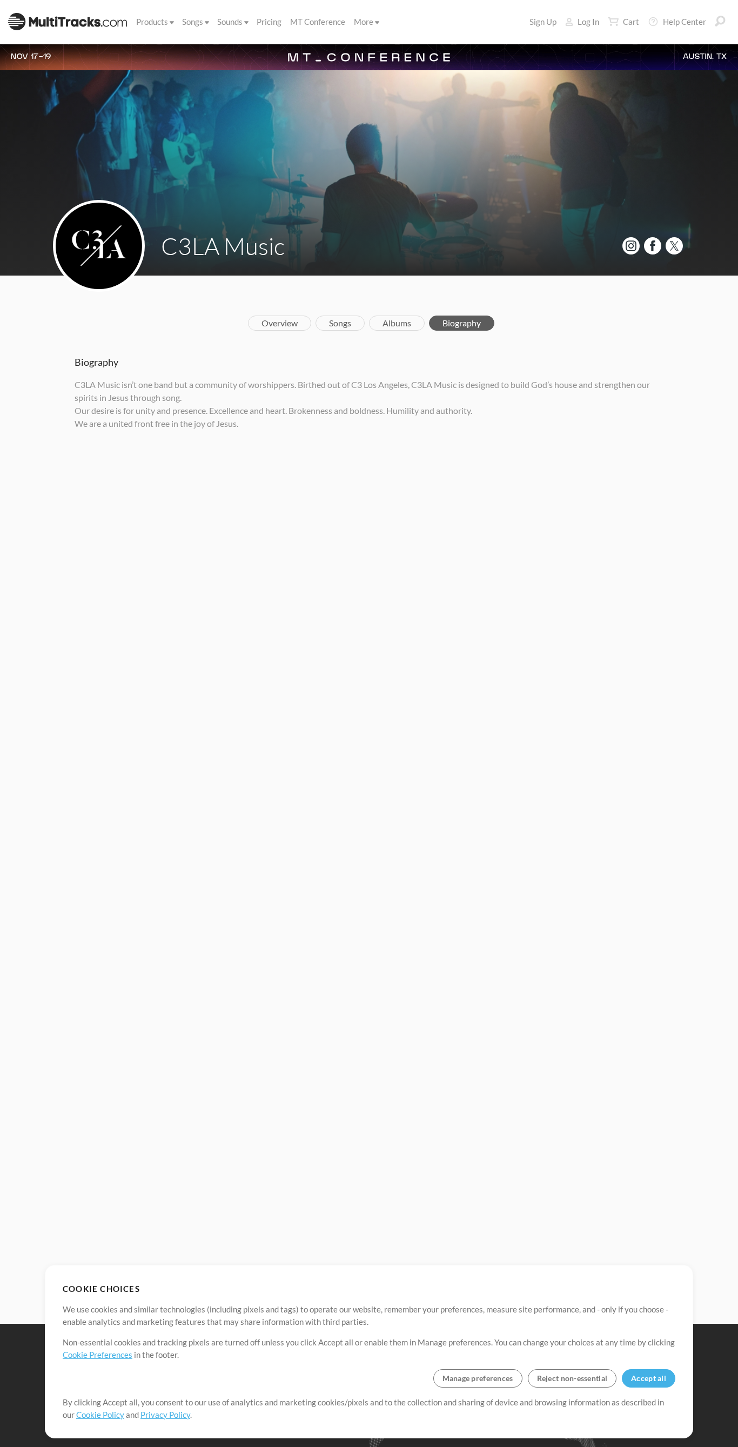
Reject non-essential (572, 1378)
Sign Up (542, 21)
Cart (631, 21)
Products (152, 21)
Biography (461, 323)
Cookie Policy (100, 1414)
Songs (192, 21)
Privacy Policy (165, 1414)
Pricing (269, 21)
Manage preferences (477, 1378)
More (363, 21)
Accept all (648, 1378)
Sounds (230, 21)
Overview (279, 323)
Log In (588, 21)
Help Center (684, 21)
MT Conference (317, 21)
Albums (397, 323)
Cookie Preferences (97, 1354)
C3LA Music (223, 245)
